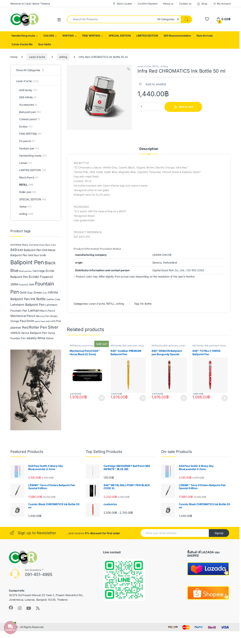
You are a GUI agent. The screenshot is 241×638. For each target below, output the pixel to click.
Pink (58, 321)
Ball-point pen (130, 345)
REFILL (155, 66)
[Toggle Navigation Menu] (59, 19)
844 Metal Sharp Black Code (42, 245)
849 (13, 250)
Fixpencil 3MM (26, 284)
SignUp (218, 533)
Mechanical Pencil (22, 316)
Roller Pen (38, 327)
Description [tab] (148, 149)
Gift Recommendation (177, 35)
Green (38, 292)
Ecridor (25, 126)
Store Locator (124, 3)
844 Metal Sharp (19, 244)
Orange (14, 321)
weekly (31, 338)
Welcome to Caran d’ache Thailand (30, 3)
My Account (224, 3)
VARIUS (15, 333)
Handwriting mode (23, 35)
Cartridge (39, 271)
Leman (25, 162)
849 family (75, 345)
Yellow (49, 338)
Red (25, 327)
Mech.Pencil (28, 177)
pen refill (50, 321)
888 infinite (27, 97)
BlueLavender (25, 271)
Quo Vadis (44, 44)
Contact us (185, 3)
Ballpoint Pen (27, 262)
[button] (128, 69)
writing (63, 56)
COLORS (48, 35)
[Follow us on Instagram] (19, 608)
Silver (53, 327)
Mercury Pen (43, 316)
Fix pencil (27, 141)
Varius (25, 206)
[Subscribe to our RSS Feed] (38, 608)
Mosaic (54, 316)
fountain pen (29, 148)
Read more (101, 398)
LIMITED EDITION (147, 35)
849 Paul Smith (37, 255)
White (41, 338)
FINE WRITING (91, 35)
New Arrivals (205, 35)
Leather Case (53, 299)
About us (168, 3)
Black (50, 262)
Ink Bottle (146, 303)
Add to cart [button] (143, 398)
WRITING (68, 35)
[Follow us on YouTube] (28, 608)
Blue (14, 270)
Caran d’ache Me (22, 44)
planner (15, 327)
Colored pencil (29, 119)
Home (13, 56)
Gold (23, 292)
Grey (45, 293)
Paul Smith (27, 321)
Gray (30, 292)
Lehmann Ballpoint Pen (27, 305)
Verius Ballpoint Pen (34, 333)
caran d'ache (37, 56)
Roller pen (27, 192)
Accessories (28, 104)
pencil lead (40, 321)
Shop (204, 3)
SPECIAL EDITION (120, 35)
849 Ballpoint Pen (29, 250)
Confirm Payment (147, 3)
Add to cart (186, 106)
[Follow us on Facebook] (11, 608)
